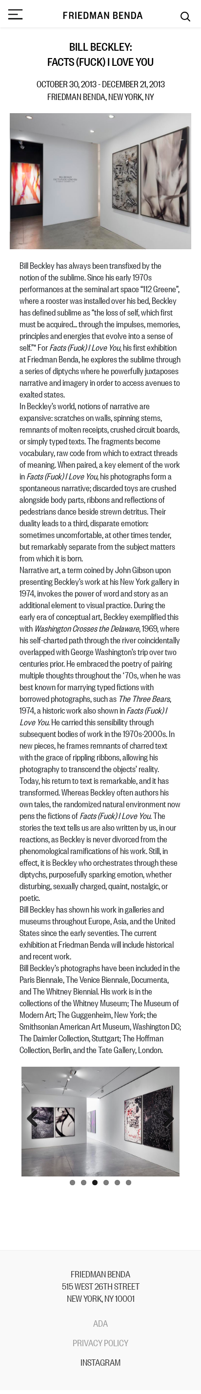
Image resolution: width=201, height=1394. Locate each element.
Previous (36, 1119)
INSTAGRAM (100, 1362)
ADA (100, 1323)
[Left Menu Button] (15, 15)
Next (165, 1119)
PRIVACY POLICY (100, 1342)
